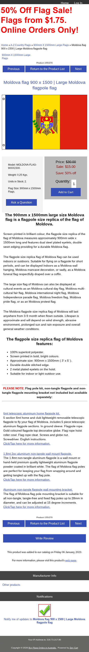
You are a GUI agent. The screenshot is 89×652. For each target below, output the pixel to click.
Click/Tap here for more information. (26, 443)
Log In (78, 3)
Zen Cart (74, 648)
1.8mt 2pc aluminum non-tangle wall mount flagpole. (37, 453)
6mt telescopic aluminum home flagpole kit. (31, 413)
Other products (11, 584)
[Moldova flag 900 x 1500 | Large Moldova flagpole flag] (44, 148)
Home (65, 3)
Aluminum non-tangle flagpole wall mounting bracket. (38, 489)
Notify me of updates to (44, 621)
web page (70, 560)
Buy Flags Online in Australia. (43, 648)
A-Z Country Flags (21, 45)
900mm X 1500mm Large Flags (51, 45)
